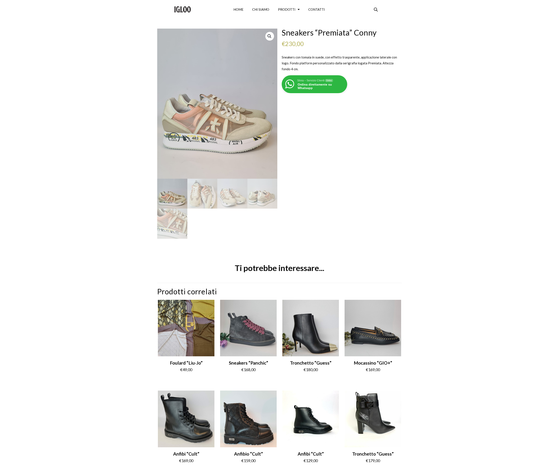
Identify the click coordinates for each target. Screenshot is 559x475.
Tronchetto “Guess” (310, 362)
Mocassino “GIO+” (373, 362)
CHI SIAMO (260, 9)
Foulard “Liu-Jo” (186, 362)
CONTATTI (316, 9)
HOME (238, 9)
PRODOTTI (286, 9)
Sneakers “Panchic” (248, 362)
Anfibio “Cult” (248, 453)
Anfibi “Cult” (186, 453)
